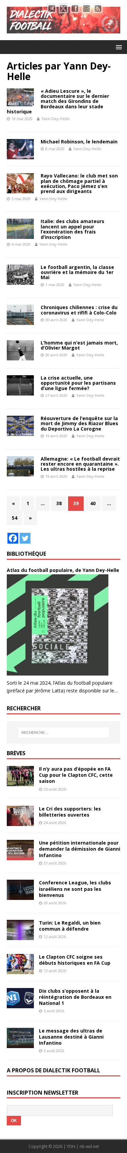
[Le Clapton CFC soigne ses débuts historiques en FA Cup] (20, 970)
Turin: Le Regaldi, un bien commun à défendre (70, 925)
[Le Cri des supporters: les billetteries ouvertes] (20, 822)
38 (59, 503)
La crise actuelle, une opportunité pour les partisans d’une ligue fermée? (78, 383)
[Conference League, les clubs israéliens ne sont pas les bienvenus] (20, 896)
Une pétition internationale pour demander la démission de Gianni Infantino (79, 849)
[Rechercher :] (64, 732)
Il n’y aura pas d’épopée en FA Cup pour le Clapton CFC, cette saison (76, 775)
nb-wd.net (89, 1146)
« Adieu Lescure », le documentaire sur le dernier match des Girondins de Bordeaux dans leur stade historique (58, 101)
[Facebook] (12, 538)
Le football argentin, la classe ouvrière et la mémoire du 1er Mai (77, 272)
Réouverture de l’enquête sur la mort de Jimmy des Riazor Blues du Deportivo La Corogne (79, 423)
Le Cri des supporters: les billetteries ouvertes (70, 811)
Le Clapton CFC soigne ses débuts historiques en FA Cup (74, 960)
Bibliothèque (26, 553)
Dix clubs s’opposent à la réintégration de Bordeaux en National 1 (75, 997)
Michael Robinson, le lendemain (79, 141)
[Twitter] (25, 538)
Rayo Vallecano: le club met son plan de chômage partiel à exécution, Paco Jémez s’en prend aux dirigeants (79, 183)
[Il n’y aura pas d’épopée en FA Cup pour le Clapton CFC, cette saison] (20, 782)
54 (14, 518)
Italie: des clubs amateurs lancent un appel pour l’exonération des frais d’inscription (72, 229)
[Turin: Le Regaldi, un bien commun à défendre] (20, 936)
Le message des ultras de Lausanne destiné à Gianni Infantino (71, 1036)
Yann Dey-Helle (55, 118)
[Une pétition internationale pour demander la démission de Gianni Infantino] (20, 856)
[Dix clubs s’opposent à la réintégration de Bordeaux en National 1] (20, 1004)
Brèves (16, 753)
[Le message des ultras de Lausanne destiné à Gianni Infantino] (20, 1044)
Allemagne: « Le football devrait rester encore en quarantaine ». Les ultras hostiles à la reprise (80, 464)
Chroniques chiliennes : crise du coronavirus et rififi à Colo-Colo (79, 309)
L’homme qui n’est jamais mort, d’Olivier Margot (79, 345)
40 (93, 503)
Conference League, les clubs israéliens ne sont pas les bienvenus (75, 888)
